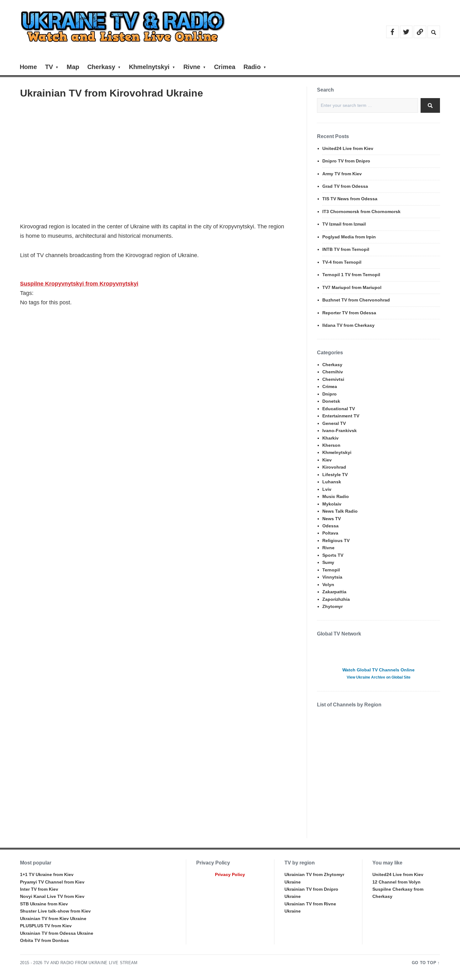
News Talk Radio (340, 511)
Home (28, 66)
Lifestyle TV (335, 474)
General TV (334, 423)
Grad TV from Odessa (345, 186)
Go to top (424, 963)
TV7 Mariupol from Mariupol (351, 287)
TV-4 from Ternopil (341, 262)
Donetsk (331, 401)
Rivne (191, 66)
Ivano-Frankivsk (339, 430)
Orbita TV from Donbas (44, 940)
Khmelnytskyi (149, 66)
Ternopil (331, 569)
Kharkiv (330, 438)
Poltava (330, 532)
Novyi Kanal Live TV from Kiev (52, 896)
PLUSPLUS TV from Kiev (46, 925)
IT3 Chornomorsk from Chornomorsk (361, 211)
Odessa (330, 525)
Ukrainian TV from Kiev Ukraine (53, 918)
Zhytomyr (332, 606)
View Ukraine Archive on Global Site (379, 677)
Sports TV (332, 555)
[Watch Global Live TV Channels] (378, 653)
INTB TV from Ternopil (345, 249)
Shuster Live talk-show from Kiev (55, 911)
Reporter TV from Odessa (349, 312)
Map (73, 66)
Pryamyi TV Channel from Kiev (52, 881)
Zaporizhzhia (336, 599)
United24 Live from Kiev (347, 148)
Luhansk (331, 481)
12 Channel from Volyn (396, 881)
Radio (252, 66)
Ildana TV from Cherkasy (348, 325)
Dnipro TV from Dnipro (346, 160)
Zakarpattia (334, 591)
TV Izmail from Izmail (344, 224)
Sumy (328, 562)
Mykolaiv (331, 503)
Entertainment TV (340, 415)
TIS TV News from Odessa (349, 198)
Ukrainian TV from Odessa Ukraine (56, 933)
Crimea (224, 66)
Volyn (328, 584)
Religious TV (336, 540)
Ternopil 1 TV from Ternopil (351, 274)
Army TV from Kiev (342, 173)
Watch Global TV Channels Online (378, 669)
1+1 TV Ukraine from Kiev (47, 874)
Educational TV (338, 408)
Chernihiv (332, 371)
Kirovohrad (334, 467)
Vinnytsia (332, 577)
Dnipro (329, 393)
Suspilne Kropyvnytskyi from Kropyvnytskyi (79, 284)
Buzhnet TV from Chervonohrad (356, 299)
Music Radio (335, 496)
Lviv (326, 489)
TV (49, 66)
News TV (331, 518)
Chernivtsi (333, 379)
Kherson (331, 445)
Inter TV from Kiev (39, 889)
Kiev (327, 459)
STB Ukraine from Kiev (44, 903)
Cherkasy (101, 66)
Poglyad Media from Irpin (349, 236)
